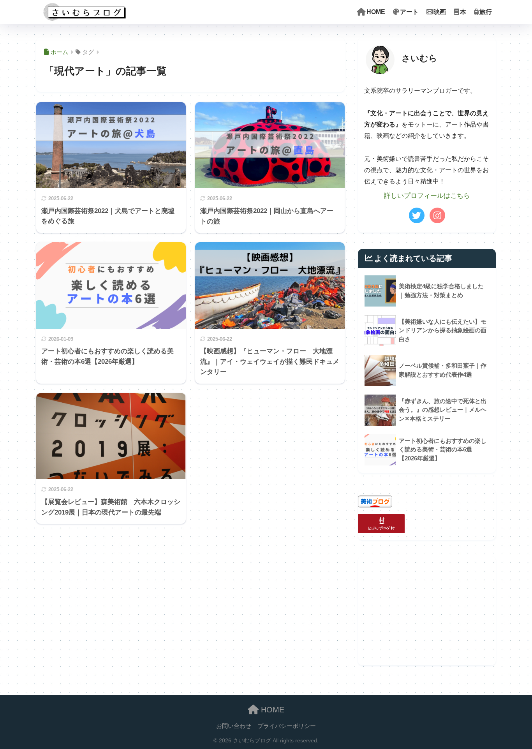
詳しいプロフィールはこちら (427, 195)
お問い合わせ (233, 726)
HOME (375, 12)
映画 (439, 12)
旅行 (485, 12)
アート (409, 12)
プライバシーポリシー (286, 726)
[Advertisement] (427, 610)
